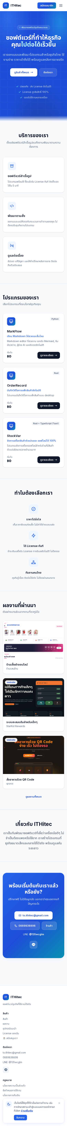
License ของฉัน (11, 1033)
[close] (59, 1103)
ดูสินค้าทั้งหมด (21, 72)
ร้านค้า (49, 925)
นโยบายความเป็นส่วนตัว (14, 1085)
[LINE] (33, 944)
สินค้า (5, 1018)
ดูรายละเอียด (46, 355)
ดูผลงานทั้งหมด (34, 796)
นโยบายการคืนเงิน (11, 1095)
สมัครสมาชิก (46, 5)
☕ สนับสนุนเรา (10, 1038)
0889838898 (27, 925)
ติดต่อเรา (48, 72)
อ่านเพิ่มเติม (27, 1110)
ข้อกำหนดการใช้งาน (12, 1090)
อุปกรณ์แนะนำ (9, 1028)
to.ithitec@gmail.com (35, 915)
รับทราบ (20, 1117)
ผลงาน (6, 1023)
